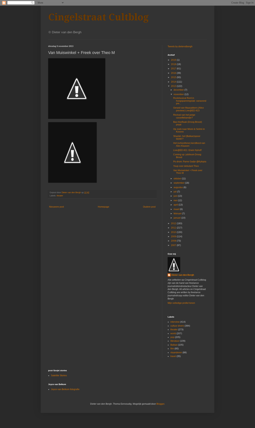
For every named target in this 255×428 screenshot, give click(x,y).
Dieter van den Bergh (182, 275)
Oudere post (149, 206)
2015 (174, 77)
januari (177, 218)
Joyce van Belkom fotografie (65, 389)
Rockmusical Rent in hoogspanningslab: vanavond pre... (189, 101)
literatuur (174, 341)
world (173, 333)
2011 (174, 227)
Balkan (174, 345)
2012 (174, 223)
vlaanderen (176, 352)
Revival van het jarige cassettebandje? (184, 116)
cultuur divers (177, 326)
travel (173, 356)
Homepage (103, 206)
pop (172, 337)
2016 (174, 73)
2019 (174, 60)
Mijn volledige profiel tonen (181, 303)
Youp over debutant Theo (186, 166)
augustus (179, 187)
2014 (174, 82)
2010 (174, 232)
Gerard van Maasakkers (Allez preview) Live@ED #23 (188, 109)
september (179, 183)
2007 (174, 245)
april (176, 204)
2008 (174, 241)
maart (177, 209)
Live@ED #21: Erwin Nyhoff (187, 150)
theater (60, 195)
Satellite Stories (59, 375)
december (179, 90)
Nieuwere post (56, 206)
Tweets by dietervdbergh (180, 46)
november (179, 94)
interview (175, 322)
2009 (174, 236)
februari (178, 213)
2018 (174, 64)
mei (176, 200)
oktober (178, 178)
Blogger (160, 404)
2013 (174, 86)
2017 (174, 68)
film (172, 348)
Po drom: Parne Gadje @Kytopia (189, 161)
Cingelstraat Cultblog (98, 17)
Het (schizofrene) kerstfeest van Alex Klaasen (189, 144)
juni (176, 196)
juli (175, 191)
